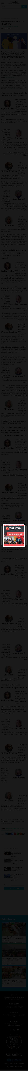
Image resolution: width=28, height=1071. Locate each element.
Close (25, 524)
